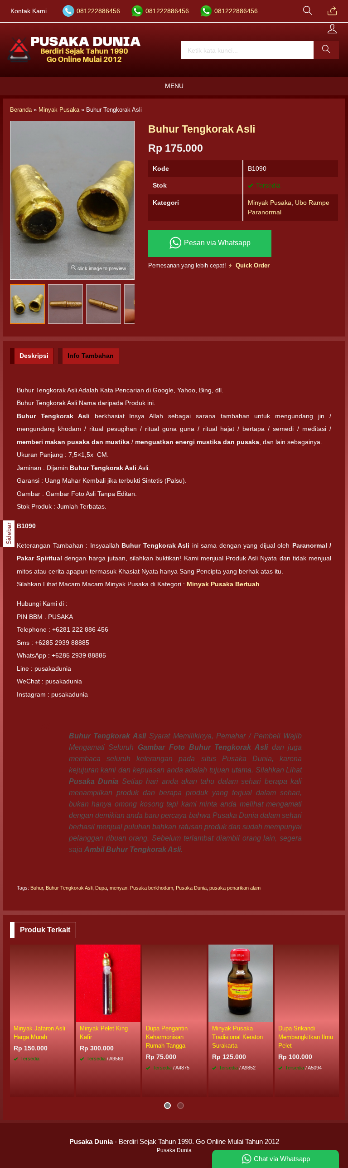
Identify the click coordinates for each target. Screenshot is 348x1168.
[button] (326, 50)
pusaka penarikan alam (235, 888)
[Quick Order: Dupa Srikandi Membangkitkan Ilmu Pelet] (333, 1014)
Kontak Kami (28, 11)
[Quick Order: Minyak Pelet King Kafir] (135, 1014)
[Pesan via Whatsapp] (332, 11)
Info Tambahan (91, 355)
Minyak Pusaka (269, 202)
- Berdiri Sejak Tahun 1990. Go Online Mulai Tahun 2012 (174, 1141)
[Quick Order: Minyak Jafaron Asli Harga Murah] (68, 1014)
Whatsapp (54, 1087)
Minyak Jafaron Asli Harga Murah (39, 1032)
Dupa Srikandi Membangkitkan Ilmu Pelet (305, 1037)
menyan (118, 888)
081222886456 (98, 11)
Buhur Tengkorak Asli (69, 888)
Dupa (101, 888)
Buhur (36, 888)
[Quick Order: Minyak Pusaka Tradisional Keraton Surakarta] (267, 1014)
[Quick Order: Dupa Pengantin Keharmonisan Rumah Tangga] (201, 1014)
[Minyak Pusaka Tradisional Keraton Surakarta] (240, 982)
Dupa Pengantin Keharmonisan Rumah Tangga (167, 1037)
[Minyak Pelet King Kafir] (108, 982)
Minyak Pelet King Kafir (104, 1032)
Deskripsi (33, 355)
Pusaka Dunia (191, 888)
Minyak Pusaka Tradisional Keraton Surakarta (237, 1037)
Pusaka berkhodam (151, 888)
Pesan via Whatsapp (216, 243)
